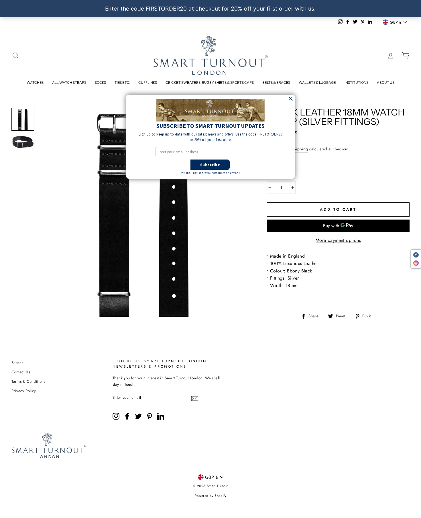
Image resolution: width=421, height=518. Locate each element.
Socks (100, 82)
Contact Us (20, 372)
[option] (143, 212)
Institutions (356, 82)
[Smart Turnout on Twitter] (138, 416)
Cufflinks (147, 82)
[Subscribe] (194, 398)
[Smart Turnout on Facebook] (127, 416)
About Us (385, 82)
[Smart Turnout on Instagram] (116, 416)
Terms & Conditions (28, 381)
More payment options (338, 240)
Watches (35, 82)
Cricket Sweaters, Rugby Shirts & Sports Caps (210, 82)
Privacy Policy (23, 391)
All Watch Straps (69, 82)
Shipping (300, 149)
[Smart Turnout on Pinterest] (149, 416)
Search (17, 362)
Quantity (279, 175)
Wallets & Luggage (317, 82)
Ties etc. (122, 82)
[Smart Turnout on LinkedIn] (160, 416)
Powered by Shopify (210, 495)
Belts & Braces (276, 82)
